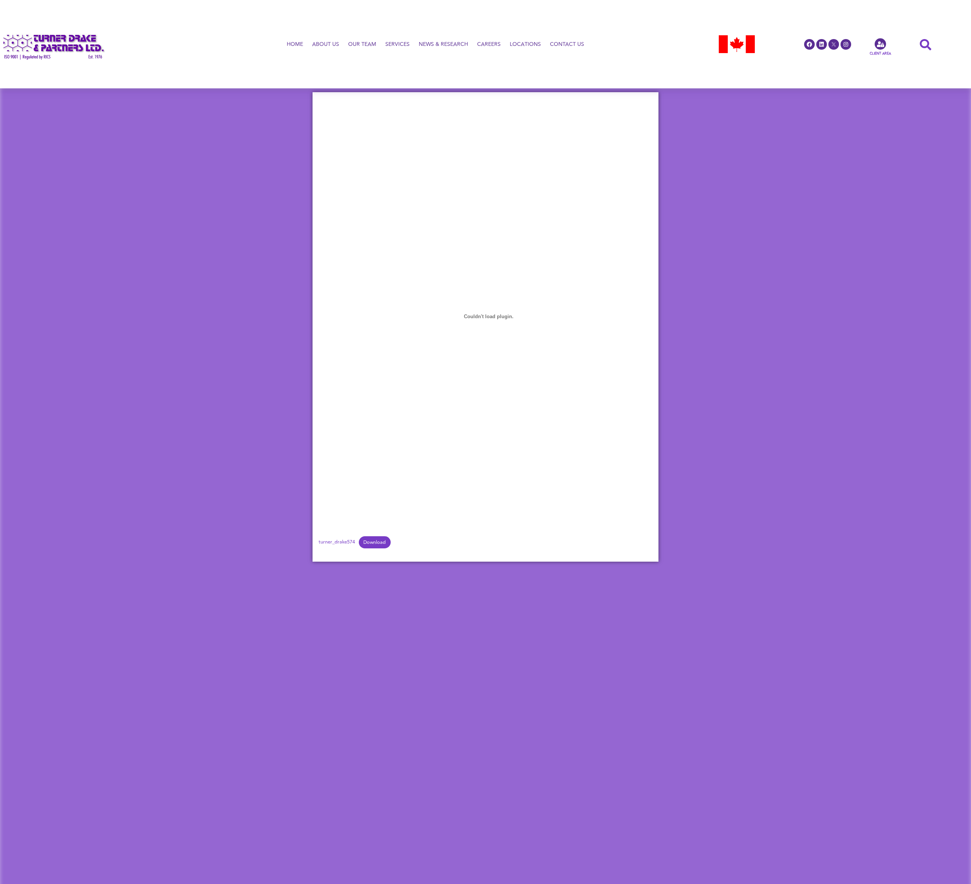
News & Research (443, 44)
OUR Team (362, 44)
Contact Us (567, 44)
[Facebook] (809, 44)
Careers (489, 44)
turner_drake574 (337, 542)
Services (397, 44)
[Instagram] (846, 44)
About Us (325, 44)
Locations (525, 44)
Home (295, 44)
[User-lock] (880, 44)
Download (374, 542)
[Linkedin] (821, 44)
